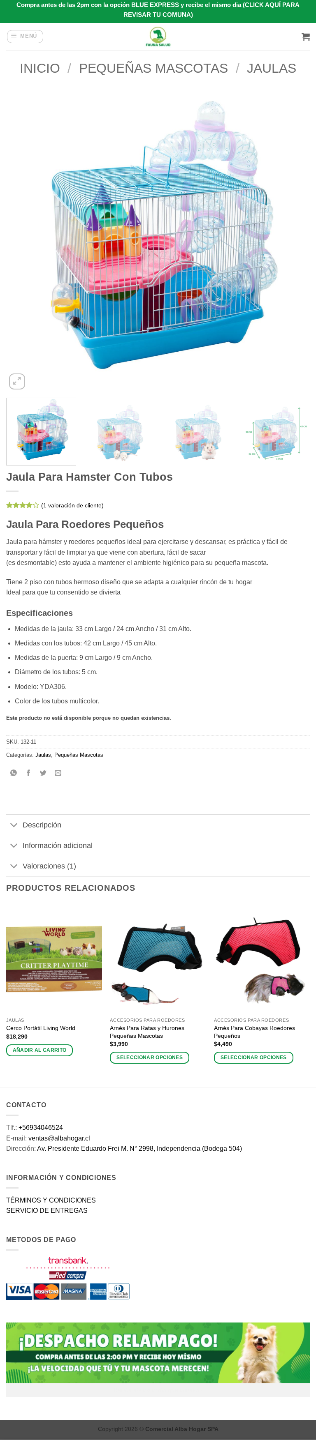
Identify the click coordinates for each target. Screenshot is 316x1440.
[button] (25, 36)
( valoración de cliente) (72, 505)
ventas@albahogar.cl (59, 1138)
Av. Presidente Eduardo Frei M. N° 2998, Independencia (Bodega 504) (139, 1148)
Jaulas (271, 68)
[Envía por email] (58, 773)
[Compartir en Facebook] (28, 773)
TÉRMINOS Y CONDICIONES (51, 1200)
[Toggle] (14, 825)
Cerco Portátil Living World (40, 1028)
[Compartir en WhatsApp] (14, 773)
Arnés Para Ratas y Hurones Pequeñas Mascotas (147, 1032)
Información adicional (58, 845)
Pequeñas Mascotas (153, 68)
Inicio (40, 68)
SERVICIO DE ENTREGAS (47, 1210)
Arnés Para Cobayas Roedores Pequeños (254, 1032)
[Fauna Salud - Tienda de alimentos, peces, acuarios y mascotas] (158, 36)
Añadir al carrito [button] (40, 1050)
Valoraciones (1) (49, 866)
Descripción (42, 825)
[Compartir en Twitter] (43, 773)
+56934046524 (41, 1127)
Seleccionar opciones (149, 1057)
